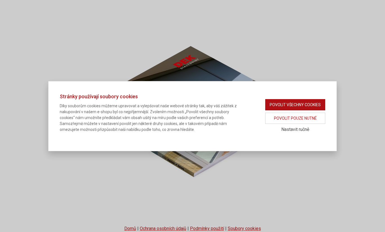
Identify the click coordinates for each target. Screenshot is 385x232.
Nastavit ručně (295, 129)
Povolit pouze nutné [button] (295, 118)
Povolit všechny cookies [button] (295, 104)
